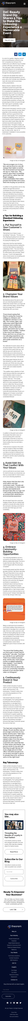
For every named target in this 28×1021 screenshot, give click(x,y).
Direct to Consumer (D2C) (14, 945)
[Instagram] (10, 1003)
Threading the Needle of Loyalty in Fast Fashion (13, 835)
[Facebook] (7, 1003)
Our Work (14, 972)
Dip (23, 100)
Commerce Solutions (14, 955)
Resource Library (14, 974)
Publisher (14, 941)
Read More (14, 852)
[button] (24, 3)
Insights (14, 967)
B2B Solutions (14, 960)
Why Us (14, 931)
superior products (18, 126)
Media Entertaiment (14, 938)
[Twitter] (20, 1003)
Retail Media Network (14, 943)
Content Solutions (14, 958)
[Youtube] (17, 1003)
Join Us (14, 963)
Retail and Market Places (14, 947)
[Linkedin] (14, 1003)
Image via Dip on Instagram (17, 160)
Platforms (14, 949)
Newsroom (14, 977)
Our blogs (14, 970)
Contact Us (14, 979)
